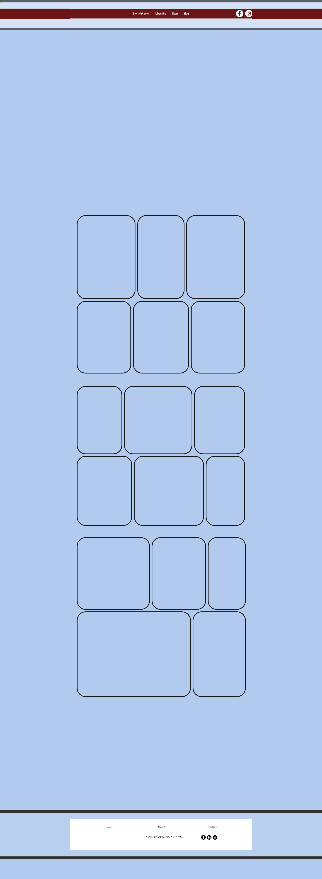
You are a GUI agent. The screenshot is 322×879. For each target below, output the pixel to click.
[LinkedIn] (209, 837)
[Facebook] (239, 13)
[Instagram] (248, 13)
